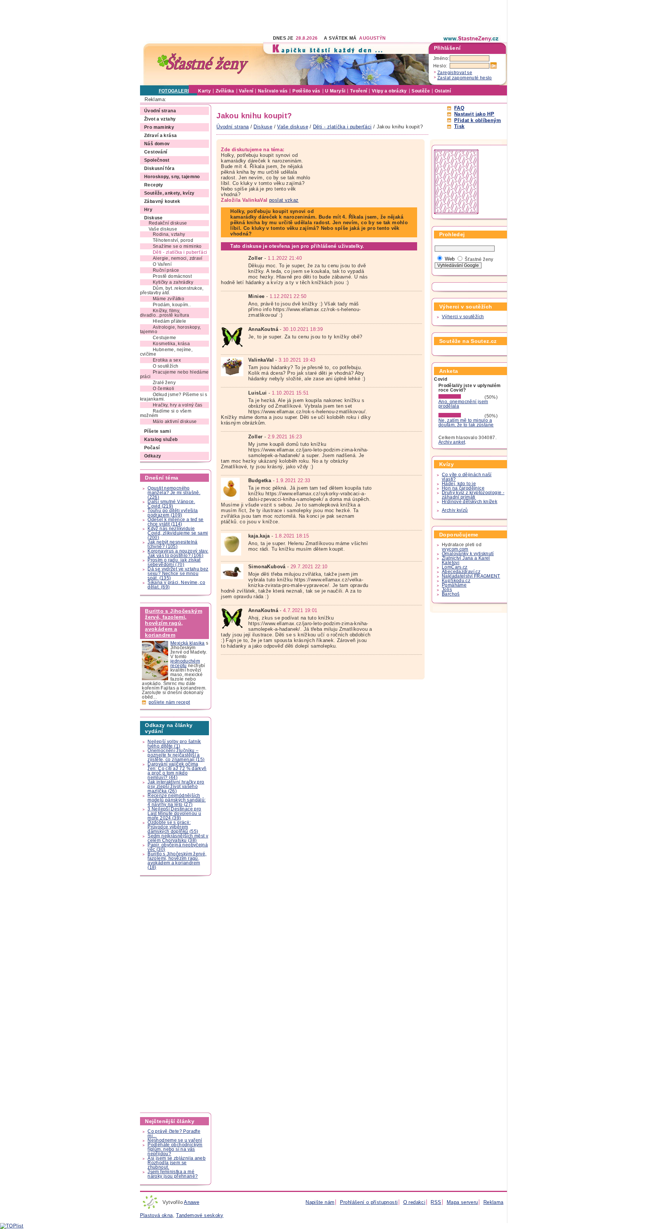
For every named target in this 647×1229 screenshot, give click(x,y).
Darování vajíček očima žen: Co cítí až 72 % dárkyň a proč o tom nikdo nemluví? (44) (177, 771)
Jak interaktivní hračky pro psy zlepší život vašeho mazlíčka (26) (176, 786)
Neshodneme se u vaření (175, 1140)
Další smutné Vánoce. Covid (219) (171, 503)
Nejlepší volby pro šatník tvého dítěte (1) (174, 743)
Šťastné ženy (479, 259)
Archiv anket (451, 442)
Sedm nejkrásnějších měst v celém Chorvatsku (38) (178, 838)
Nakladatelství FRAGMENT (471, 576)
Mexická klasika (187, 643)
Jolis (447, 589)
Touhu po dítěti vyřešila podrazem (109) (173, 512)
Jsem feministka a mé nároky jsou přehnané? (173, 1173)
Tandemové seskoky (200, 1215)
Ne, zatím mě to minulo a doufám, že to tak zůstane (466, 422)
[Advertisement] (276, 17)
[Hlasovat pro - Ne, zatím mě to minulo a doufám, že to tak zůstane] (460, 416)
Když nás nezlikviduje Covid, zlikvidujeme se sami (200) (178, 533)
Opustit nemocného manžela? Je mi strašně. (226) (174, 492)
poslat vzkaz (284, 200)
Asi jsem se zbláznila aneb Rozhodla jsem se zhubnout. (177, 1162)
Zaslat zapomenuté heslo (464, 78)
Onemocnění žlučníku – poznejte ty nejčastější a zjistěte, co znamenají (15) (176, 755)
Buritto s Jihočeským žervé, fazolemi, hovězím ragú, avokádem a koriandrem (173, 623)
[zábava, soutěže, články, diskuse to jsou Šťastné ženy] (471, 38)
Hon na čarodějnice (463, 488)
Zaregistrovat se (454, 72)
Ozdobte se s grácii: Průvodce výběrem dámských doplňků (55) (173, 827)
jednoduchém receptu (185, 663)
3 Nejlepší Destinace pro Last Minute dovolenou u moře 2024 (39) (174, 813)
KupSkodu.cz (456, 580)
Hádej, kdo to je (459, 483)
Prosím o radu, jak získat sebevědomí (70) (174, 562)
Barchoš (451, 594)
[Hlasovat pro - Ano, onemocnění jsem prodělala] (460, 397)
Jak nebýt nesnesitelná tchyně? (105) (172, 544)
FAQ (459, 108)
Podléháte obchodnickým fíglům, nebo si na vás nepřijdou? (175, 1149)
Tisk (459, 126)
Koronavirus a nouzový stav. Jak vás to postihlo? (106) (178, 553)
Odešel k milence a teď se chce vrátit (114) (176, 521)
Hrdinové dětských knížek (469, 501)
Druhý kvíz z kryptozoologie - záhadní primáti (473, 494)
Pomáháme (454, 585)
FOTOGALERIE (175, 91)
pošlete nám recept (169, 702)
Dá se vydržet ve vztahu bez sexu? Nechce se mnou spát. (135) (178, 573)
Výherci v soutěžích (463, 316)
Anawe (191, 1202)
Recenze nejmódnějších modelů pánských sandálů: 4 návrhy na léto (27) (177, 800)
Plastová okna (156, 1215)
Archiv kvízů (455, 510)
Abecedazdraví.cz (461, 571)
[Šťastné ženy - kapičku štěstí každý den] (203, 63)
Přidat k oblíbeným (477, 120)
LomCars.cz (455, 567)
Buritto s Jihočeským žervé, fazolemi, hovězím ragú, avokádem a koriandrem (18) (177, 861)
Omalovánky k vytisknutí (468, 553)
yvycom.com (455, 549)
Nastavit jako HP (474, 114)
